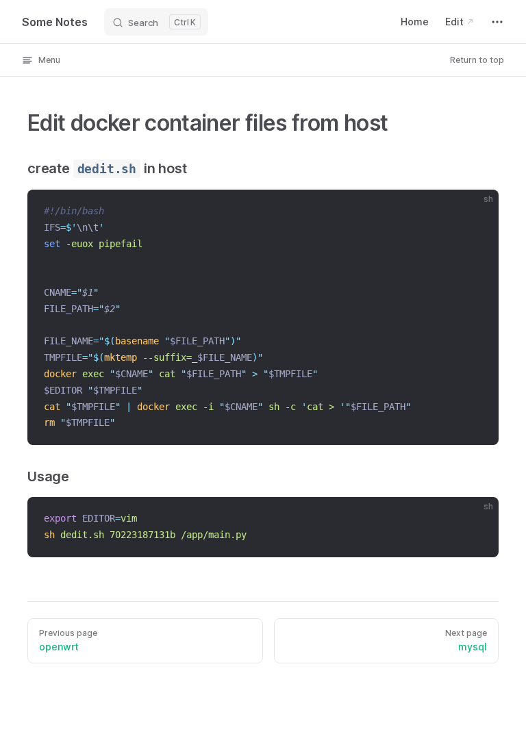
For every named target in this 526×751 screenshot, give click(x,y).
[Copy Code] (476, 211)
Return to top (477, 60)
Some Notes (55, 22)
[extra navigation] (497, 22)
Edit (454, 21)
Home (415, 21)
